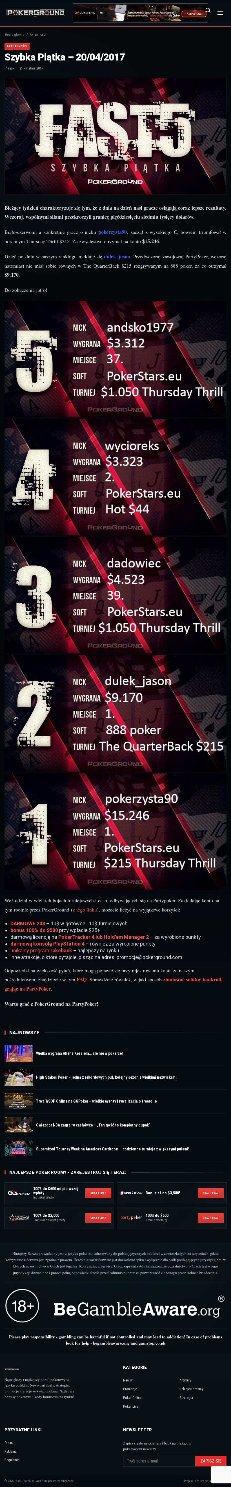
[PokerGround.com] (35, 13)
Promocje (130, 1389)
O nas (9, 1443)
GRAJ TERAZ (98, 1193)
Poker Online (132, 1398)
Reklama (11, 1451)
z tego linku (85, 909)
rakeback (61, 950)
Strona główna (14, 35)
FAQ (82, 979)
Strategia (186, 1398)
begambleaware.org (111, 1343)
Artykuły (185, 1380)
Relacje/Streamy (191, 1389)
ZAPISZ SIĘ (210, 1461)
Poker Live (130, 1406)
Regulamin (12, 1460)
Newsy (127, 1380)
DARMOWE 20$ (27, 923)
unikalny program (30, 950)
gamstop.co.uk (152, 1343)
